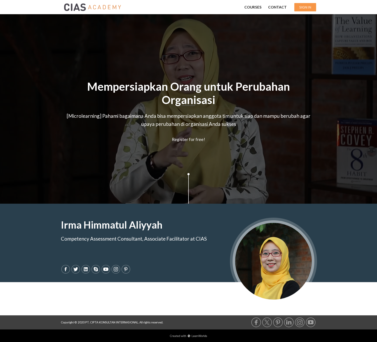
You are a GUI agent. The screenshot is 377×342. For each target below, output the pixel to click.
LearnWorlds (199, 336)
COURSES (253, 7)
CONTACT (277, 7)
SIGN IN (305, 7)
